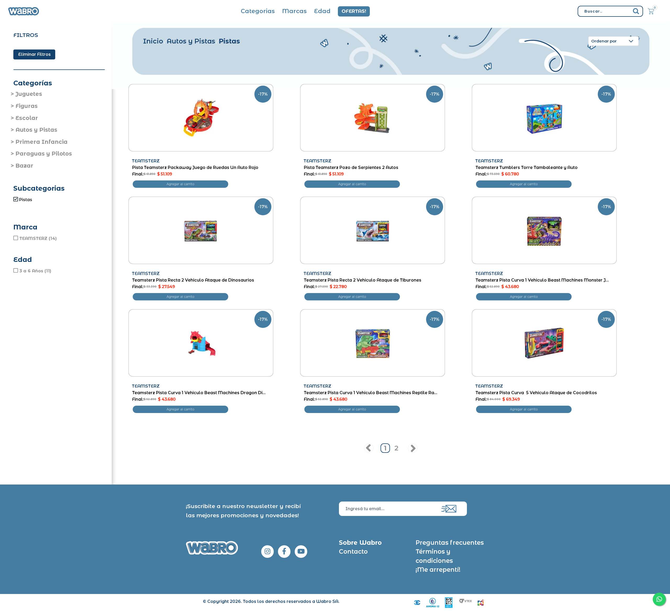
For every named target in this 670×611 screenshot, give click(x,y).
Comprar (180, 184)
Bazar (24, 165)
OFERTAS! (354, 11)
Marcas (294, 11)
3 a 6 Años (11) (35, 270)
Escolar (26, 118)
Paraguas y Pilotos (43, 153)
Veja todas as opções (36, 205)
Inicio (153, 41)
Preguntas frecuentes (450, 542)
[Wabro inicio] (23, 11)
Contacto (353, 551)
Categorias (258, 11)
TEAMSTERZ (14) (38, 238)
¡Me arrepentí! (438, 569)
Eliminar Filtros (34, 54)
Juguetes (28, 94)
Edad (322, 11)
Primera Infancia (41, 142)
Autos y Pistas (36, 129)
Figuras (26, 106)
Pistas (229, 41)
